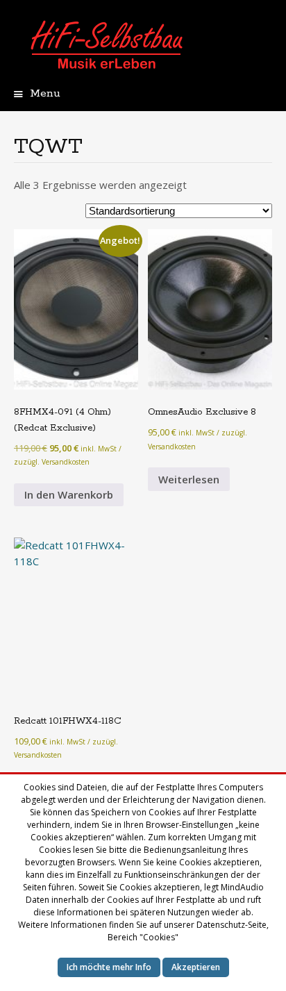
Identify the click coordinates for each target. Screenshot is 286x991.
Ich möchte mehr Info (109, 967)
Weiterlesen (188, 479)
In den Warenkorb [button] (68, 494)
